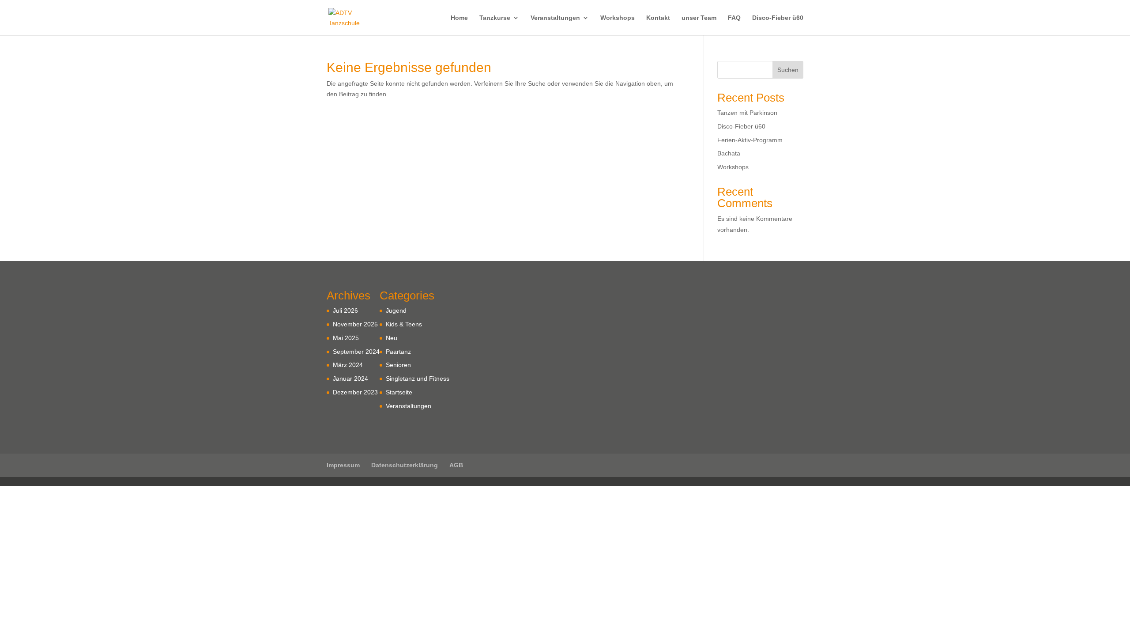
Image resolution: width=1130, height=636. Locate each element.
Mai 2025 (346, 337)
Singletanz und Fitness (417, 378)
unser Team (699, 18)
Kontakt (658, 18)
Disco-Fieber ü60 (777, 18)
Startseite (399, 392)
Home (459, 18)
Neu (391, 337)
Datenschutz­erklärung (404, 465)
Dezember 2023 (355, 392)
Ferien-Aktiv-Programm (750, 140)
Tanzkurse (494, 18)
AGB (456, 465)
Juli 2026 (345, 310)
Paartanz (398, 351)
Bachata (728, 153)
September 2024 (356, 351)
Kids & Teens (404, 324)
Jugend (396, 310)
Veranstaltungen (555, 18)
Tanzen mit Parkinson (747, 112)
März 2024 (348, 364)
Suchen (788, 69)
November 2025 (355, 324)
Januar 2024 (350, 378)
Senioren (398, 364)
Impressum (343, 465)
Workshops (617, 18)
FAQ (734, 18)
